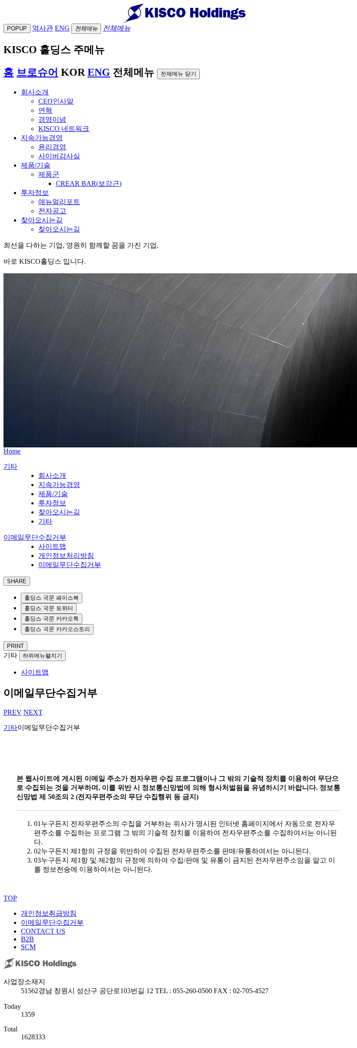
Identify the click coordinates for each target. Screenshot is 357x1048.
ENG (99, 72)
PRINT (15, 646)
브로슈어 (37, 72)
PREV (12, 712)
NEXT (33, 712)
